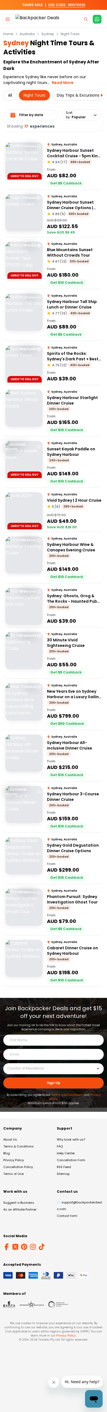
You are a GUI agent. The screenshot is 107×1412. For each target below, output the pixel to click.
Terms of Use (13, 1174)
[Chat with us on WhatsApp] (97, 19)
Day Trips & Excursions (78, 95)
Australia (27, 34)
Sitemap (63, 1174)
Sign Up (53, 1082)
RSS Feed (64, 1167)
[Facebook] (6, 1246)
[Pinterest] (24, 1246)
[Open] (98, 1069)
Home (8, 34)
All (10, 95)
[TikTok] (41, 1246)
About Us (10, 1139)
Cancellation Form (71, 1160)
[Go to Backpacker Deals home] (37, 19)
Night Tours (70, 34)
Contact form (67, 1216)
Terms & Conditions (18, 1146)
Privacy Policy (13, 1160)
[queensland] (58, 1304)
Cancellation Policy (18, 1167)
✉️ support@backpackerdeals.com (79, 1205)
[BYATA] (9, 1304)
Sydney (47, 34)
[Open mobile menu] (7, 19)
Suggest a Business (18, 1202)
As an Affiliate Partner (19, 1209)
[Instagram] (33, 1246)
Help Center (66, 1153)
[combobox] (49, 1068)
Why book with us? (71, 1139)
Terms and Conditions (67, 1095)
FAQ (60, 1146)
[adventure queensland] (31, 1304)
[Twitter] (15, 1246)
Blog (6, 1153)
